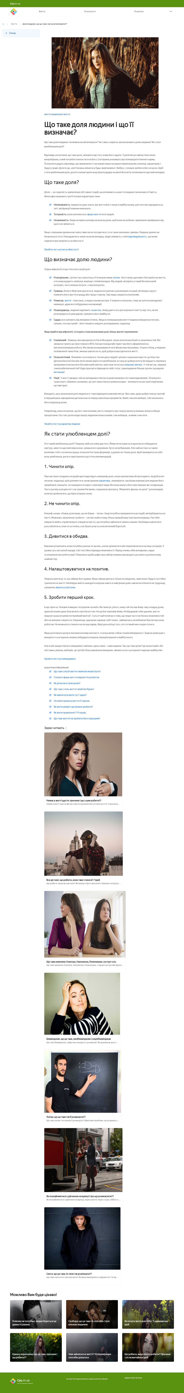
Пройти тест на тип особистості (61, 249)
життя (47, 114)
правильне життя (60, 114)
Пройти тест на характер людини (62, 424)
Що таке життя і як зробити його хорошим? (77, 718)
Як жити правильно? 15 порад (70, 712)
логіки (116, 277)
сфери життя (94, 214)
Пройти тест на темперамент (60, 658)
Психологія (90, 11)
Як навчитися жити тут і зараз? (70, 695)
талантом (96, 310)
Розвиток (139, 11)
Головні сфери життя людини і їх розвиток (76, 677)
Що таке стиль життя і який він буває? (74, 689)
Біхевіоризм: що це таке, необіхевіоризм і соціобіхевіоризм (78, 1039)
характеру (105, 480)
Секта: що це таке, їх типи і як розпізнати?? (69, 1274)
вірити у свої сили (65, 587)
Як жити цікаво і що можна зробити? (73, 706)
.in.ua (15, 3)
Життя (42, 11)
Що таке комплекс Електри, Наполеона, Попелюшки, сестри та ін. (81, 961)
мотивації (59, 372)
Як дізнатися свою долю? (67, 683)
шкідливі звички (133, 364)
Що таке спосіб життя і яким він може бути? (77, 671)
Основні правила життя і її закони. (72, 701)
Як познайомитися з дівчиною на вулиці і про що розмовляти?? (80, 1196)
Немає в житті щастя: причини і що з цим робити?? (73, 800)
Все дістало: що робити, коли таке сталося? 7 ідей (73, 880)
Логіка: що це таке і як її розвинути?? (66, 1117)
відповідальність (137, 236)
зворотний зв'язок (133, 1378)
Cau (13, 11)
